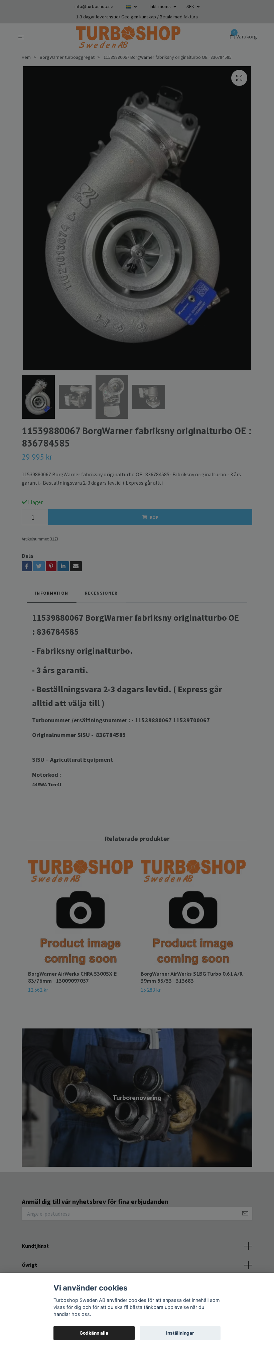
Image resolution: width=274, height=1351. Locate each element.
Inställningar (180, 1333)
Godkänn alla (94, 1333)
